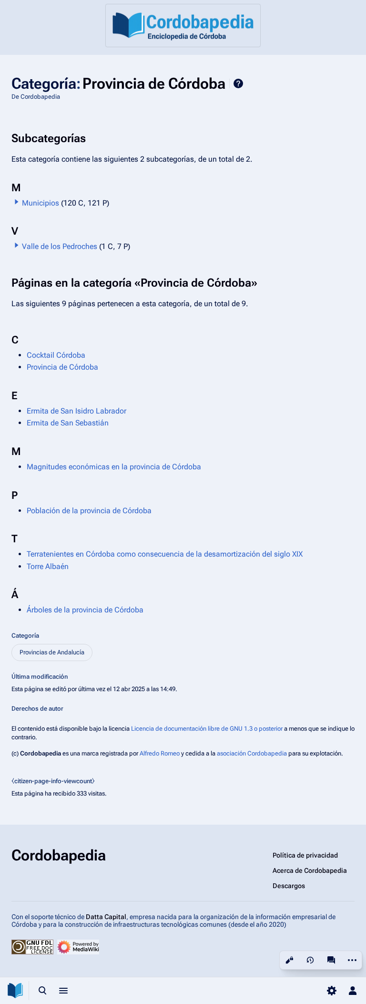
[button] (16, 201)
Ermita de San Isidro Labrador (76, 410)
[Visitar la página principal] (15, 990)
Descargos (289, 886)
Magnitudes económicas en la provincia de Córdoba (114, 466)
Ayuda (238, 83)
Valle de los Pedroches (59, 246)
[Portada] (183, 25)
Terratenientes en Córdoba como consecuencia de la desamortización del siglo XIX (165, 554)
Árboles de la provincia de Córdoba (85, 609)
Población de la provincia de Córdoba (89, 510)
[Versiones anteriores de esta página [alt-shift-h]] (310, 960)
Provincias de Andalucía (52, 652)
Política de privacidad (305, 855)
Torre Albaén (48, 566)
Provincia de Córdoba (62, 367)
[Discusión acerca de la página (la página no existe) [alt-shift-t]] (331, 960)
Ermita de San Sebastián (68, 422)
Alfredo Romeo (160, 753)
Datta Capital (106, 917)
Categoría (25, 635)
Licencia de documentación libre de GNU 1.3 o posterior (207, 728)
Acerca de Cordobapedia (310, 870)
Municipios (40, 202)
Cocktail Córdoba (56, 355)
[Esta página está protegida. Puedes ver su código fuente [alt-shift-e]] (289, 960)
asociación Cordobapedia (252, 753)
